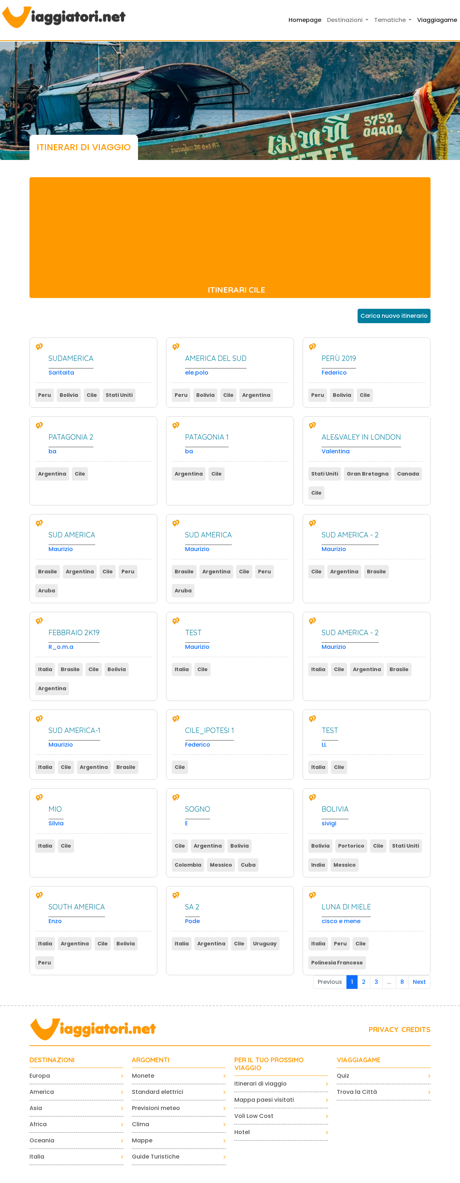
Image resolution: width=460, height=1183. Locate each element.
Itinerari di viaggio (260, 1083)
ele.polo (216, 365)
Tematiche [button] (390, 20)
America (41, 1092)
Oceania (41, 1140)
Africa (38, 1124)
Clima (140, 1124)
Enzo (77, 914)
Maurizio (72, 542)
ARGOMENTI (151, 1060)
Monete (143, 1076)
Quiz (343, 1076)
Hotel (242, 1132)
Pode (192, 914)
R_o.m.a (74, 639)
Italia (36, 1156)
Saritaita (71, 365)
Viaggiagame (437, 20)
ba (71, 444)
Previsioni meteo (156, 1108)
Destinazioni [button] (345, 20)
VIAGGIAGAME (359, 1060)
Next (419, 982)
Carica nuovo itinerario (394, 316)
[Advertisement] (230, 227)
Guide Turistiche (155, 1156)
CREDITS (416, 1029)
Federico (339, 365)
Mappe (142, 1140)
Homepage (305, 20)
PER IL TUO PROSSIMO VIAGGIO (269, 1064)
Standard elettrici (157, 1092)
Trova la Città (357, 1092)
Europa (39, 1076)
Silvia (56, 816)
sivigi (335, 816)
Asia (35, 1108)
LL (330, 737)
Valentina (361, 444)
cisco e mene (346, 914)
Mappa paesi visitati (264, 1100)
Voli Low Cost (253, 1116)
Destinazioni (52, 1060)
